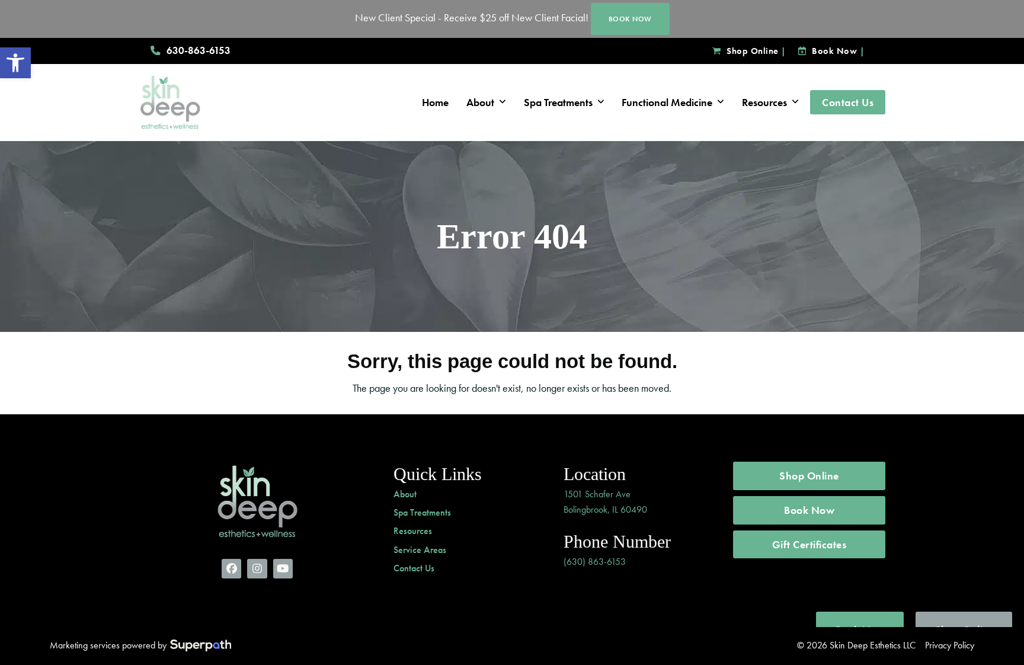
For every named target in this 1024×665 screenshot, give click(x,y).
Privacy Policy (949, 645)
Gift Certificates (809, 544)
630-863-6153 (199, 50)
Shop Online (753, 51)
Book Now (834, 51)
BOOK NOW (630, 19)
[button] (15, 62)
